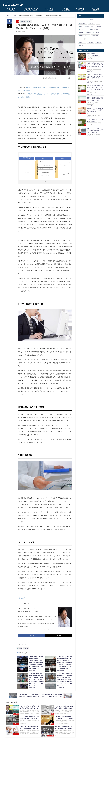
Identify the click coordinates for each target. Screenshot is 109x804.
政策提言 (89, 32)
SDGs (81, 39)
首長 (81, 26)
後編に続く (22, 598)
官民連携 (91, 42)
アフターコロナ (89, 26)
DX (98, 23)
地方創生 (82, 45)
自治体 (23, 21)
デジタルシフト (83, 29)
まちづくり (82, 19)
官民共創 (99, 42)
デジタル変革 (83, 23)
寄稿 (18, 21)
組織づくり (82, 42)
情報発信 (92, 23)
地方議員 (91, 19)
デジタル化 (95, 35)
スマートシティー (91, 39)
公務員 (30, 21)
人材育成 (97, 32)
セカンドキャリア (95, 29)
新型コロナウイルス (84, 35)
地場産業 (99, 26)
